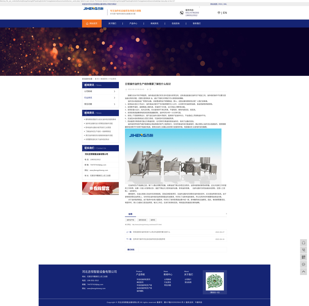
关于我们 (112, 23)
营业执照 (188, 282)
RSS (220, 4)
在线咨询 (175, 23)
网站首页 (93, 23)
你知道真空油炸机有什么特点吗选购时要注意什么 (151, 232)
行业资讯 (112, 79)
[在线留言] (303, 264)
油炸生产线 (130, 220)
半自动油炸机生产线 (144, 285)
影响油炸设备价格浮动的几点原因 (98, 127)
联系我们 (197, 23)
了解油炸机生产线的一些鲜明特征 (98, 131)
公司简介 (188, 279)
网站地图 (213, 4)
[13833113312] (303, 249)
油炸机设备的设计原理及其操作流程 (99, 123)
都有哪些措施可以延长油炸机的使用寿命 (101, 119)
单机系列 (140, 282)
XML (225, 4)
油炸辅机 (140, 291)
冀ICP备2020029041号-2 (174, 302)
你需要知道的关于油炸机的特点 (97, 139)
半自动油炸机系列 (143, 279)
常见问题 (88, 104)
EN (225, 12)
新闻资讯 (154, 23)
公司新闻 (88, 91)
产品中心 (133, 23)
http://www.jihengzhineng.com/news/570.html (147, 224)
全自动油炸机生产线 (144, 288)
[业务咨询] (303, 242)
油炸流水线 (142, 220)
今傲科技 (198, 302)
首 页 (97, 79)
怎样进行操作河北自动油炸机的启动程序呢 (149, 239)
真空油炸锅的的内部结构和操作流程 (99, 135)
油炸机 (153, 220)
